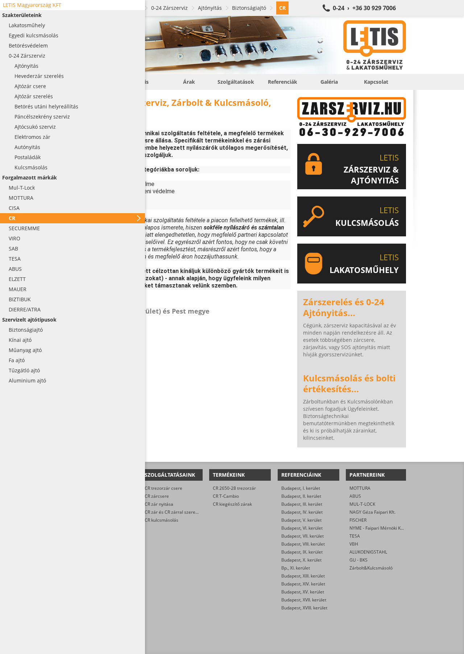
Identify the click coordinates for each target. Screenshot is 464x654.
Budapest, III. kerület (301, 504)
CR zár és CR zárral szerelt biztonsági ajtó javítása (195, 512)
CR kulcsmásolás (161, 520)
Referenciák (282, 81)
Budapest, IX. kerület (302, 552)
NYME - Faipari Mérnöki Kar (377, 528)
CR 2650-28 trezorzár (234, 488)
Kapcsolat (376, 81)
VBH (353, 544)
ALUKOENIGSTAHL (368, 552)
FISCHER (357, 520)
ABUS (355, 496)
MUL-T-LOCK (362, 504)
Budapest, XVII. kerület (303, 600)
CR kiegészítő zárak (232, 504)
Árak (189, 81)
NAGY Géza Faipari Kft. (372, 512)
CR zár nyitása (159, 504)
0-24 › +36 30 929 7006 (364, 8)
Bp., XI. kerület (295, 568)
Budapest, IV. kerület (302, 512)
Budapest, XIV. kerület (303, 584)
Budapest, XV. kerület (302, 592)
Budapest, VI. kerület (302, 528)
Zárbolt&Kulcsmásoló (371, 568)
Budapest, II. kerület (301, 496)
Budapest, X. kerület (301, 560)
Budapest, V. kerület (301, 520)
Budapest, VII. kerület (302, 536)
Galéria (329, 81)
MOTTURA (359, 488)
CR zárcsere (157, 496)
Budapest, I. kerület (300, 488)
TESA (354, 536)
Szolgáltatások (236, 81)
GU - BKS (358, 560)
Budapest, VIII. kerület (303, 544)
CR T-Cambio (226, 496)
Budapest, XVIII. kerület (304, 608)
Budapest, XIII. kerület (303, 576)
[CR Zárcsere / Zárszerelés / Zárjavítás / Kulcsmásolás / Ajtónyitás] (239, 45)
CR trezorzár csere (163, 488)
